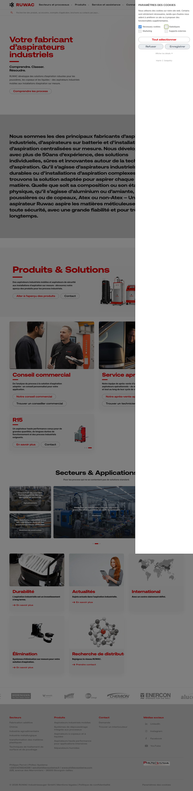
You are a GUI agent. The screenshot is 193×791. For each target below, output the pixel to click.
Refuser (151, 46)
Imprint (158, 60)
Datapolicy (168, 60)
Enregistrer (177, 46)
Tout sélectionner (164, 39)
